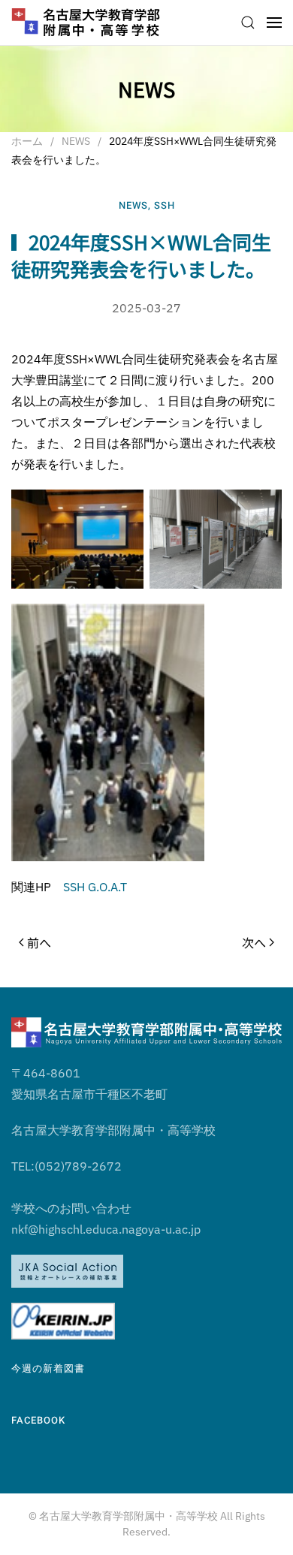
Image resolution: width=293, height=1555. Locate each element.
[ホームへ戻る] (86, 22)
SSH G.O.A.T (95, 886)
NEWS (133, 205)
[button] (247, 22)
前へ (39, 942)
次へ (254, 942)
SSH (164, 205)
